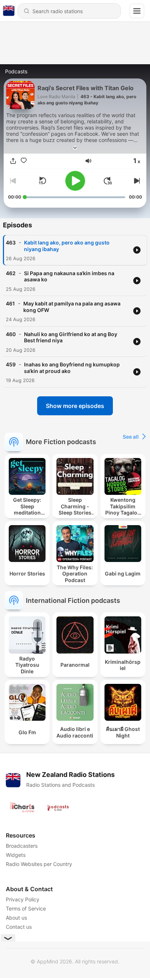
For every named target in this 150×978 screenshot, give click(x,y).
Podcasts (16, 71)
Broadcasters (22, 846)
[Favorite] (23, 161)
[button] (88, 161)
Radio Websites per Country (39, 864)
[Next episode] (136, 180)
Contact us (19, 927)
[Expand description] (75, 148)
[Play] (75, 181)
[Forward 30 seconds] (108, 180)
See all (131, 437)
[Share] (13, 161)
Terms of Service (26, 908)
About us (16, 918)
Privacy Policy (22, 899)
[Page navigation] (137, 11)
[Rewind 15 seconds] (42, 180)
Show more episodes (75, 405)
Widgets (15, 855)
